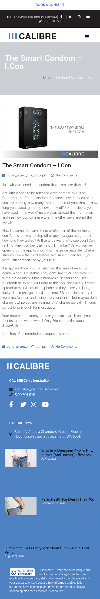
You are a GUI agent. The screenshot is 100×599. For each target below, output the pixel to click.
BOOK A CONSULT (50, 5)
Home (45, 77)
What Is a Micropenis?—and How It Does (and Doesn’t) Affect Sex (67, 453)
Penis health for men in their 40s (67, 499)
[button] (87, 36)
